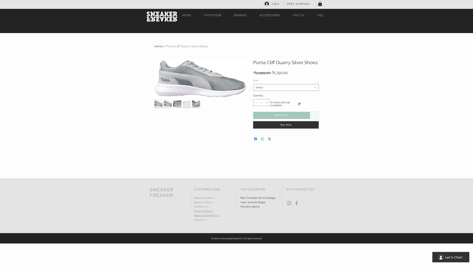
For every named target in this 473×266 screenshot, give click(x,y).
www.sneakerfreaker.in (230, 238)
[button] (320, 3)
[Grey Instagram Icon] (289, 203)
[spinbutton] (261, 102)
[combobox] (286, 87)
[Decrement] (256, 102)
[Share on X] (269, 139)
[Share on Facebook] (255, 139)
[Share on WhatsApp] (262, 139)
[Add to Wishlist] (315, 115)
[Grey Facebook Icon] (296, 203)
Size (256, 80)
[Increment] (267, 102)
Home (158, 46)
